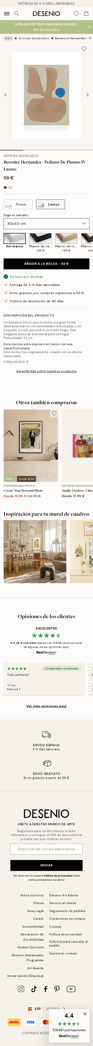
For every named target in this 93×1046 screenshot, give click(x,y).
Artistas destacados (34, 38)
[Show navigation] (7, 13)
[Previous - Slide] (5, 95)
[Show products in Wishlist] (76, 13)
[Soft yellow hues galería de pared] (35, 551)
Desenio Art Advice (63, 895)
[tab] (11, 148)
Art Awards (35, 968)
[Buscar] (17, 13)
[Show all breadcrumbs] (8, 38)
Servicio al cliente (62, 903)
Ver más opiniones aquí (46, 706)
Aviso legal (36, 911)
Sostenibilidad (33, 927)
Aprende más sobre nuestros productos (46, 371)
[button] (69, 1025)
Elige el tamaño (16, 215)
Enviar (46, 865)
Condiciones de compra (67, 919)
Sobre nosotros (32, 895)
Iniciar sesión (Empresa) (25, 976)
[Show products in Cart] (86, 13)
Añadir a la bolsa (46, 264)
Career (38, 919)
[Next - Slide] (87, 95)
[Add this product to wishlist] (84, 48)
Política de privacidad (58, 875)
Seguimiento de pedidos (67, 911)
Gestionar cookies (63, 953)
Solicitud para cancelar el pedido (68, 943)
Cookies (55, 927)
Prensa (38, 903)
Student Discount (30, 947)
